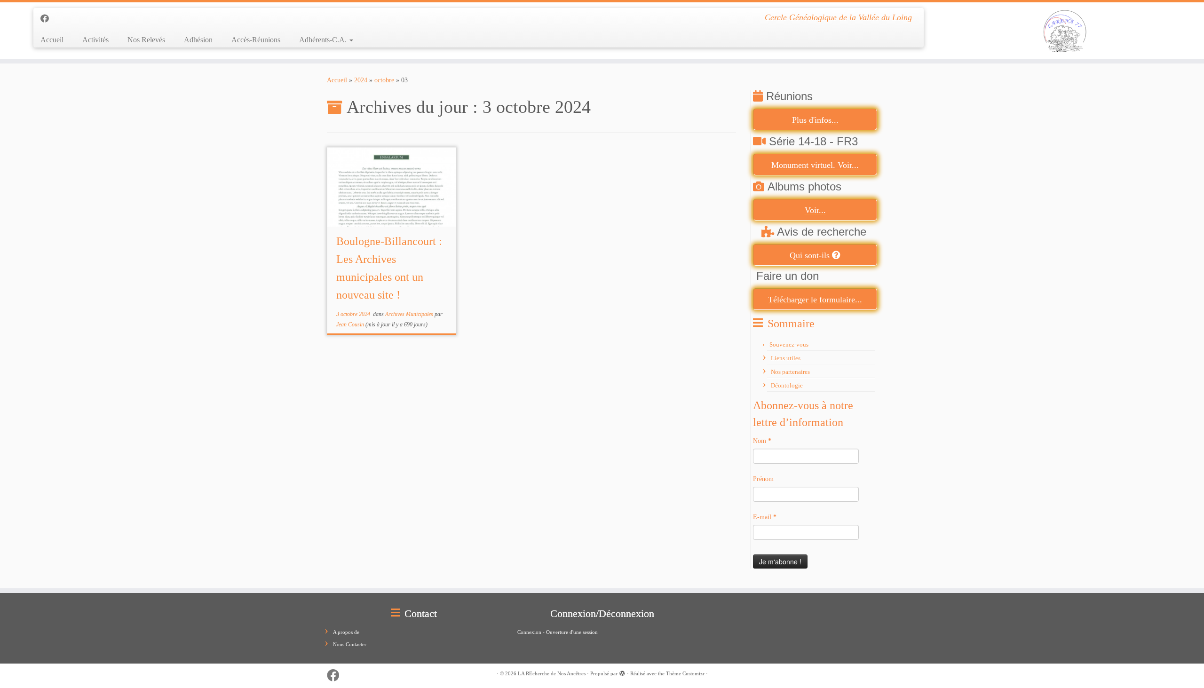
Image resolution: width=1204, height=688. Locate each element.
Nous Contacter (349, 644)
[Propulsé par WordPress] (622, 672)
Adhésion (198, 40)
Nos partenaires (790, 371)
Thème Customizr (685, 673)
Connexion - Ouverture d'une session (557, 632)
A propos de (346, 632)
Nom (762, 440)
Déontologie (787, 385)
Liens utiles (785, 358)
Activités (95, 40)
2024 (360, 80)
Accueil (51, 40)
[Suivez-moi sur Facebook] (47, 19)
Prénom (763, 478)
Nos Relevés (146, 40)
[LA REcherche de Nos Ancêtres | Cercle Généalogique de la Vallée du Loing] (1065, 30)
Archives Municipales (410, 314)
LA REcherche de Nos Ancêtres (552, 673)
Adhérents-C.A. (324, 40)
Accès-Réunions (255, 40)
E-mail (764, 517)
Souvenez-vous (788, 344)
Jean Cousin (350, 324)
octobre (384, 80)
